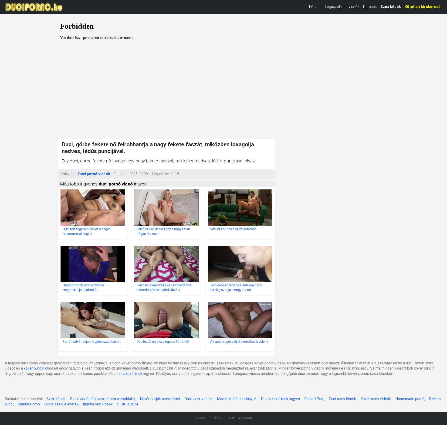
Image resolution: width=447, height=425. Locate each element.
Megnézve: (161, 174)
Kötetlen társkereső (422, 6)
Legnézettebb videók (342, 6)
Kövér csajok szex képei (160, 399)
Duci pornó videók (94, 174)
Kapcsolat (199, 418)
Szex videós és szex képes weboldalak (102, 399)
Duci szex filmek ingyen (280, 399)
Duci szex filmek (342, 399)
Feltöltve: (120, 174)
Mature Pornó (29, 404)
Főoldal (315, 6)
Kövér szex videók (375, 399)
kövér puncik (34, 368)
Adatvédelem (245, 418)
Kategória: (69, 174)
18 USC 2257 (216, 418)
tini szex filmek (129, 373)
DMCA (231, 418)
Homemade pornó (409, 399)
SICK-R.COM (127, 404)
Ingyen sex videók (98, 404)
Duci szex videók (198, 399)
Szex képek (390, 6)
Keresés (370, 6)
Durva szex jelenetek (61, 404)
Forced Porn (314, 399)
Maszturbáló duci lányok (237, 399)
